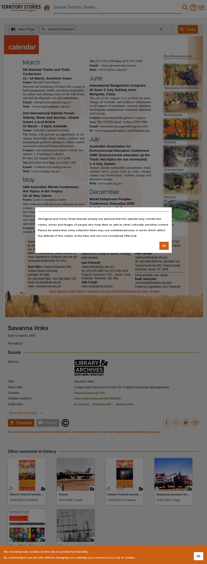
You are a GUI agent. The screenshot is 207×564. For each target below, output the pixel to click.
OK (164, 246)
